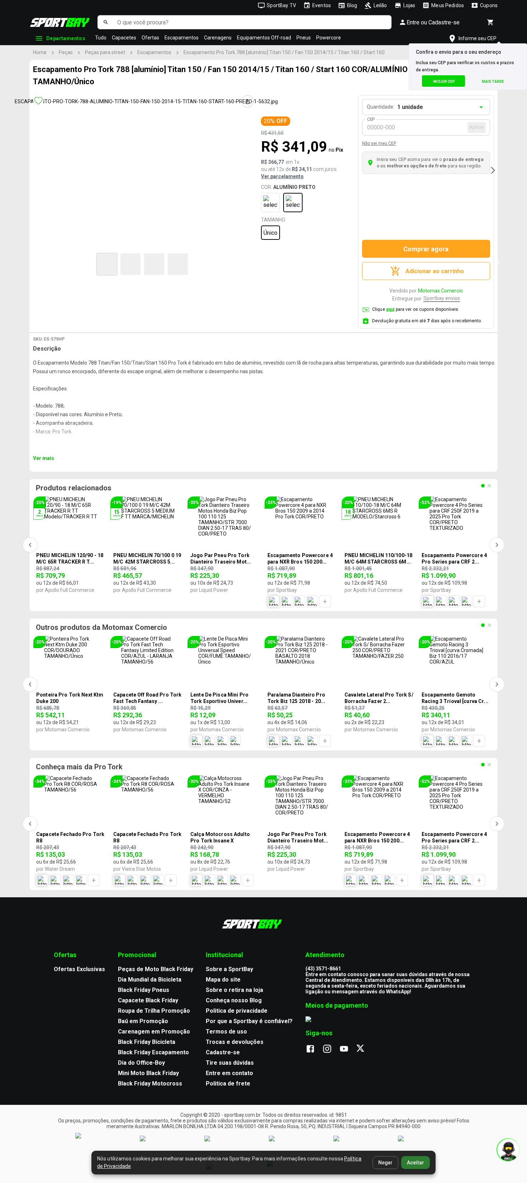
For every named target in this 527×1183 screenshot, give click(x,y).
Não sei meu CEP (379, 143)
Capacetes (124, 38)
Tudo (100, 38)
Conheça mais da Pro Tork (79, 766)
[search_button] (106, 22)
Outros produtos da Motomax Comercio (101, 627)
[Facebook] (313, 1049)
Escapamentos (182, 38)
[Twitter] (364, 1049)
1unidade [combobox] (410, 107)
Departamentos (65, 38)
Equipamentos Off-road (264, 38)
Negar (385, 1162)
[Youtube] (347, 1049)
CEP (371, 119)
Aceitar (415, 1162)
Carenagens (218, 38)
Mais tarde (493, 82)
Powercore (328, 38)
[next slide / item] (493, 170)
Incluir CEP (444, 82)
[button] (107, 264)
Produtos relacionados (73, 488)
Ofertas (150, 38)
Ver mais (43, 458)
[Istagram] (330, 1049)
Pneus (303, 38)
